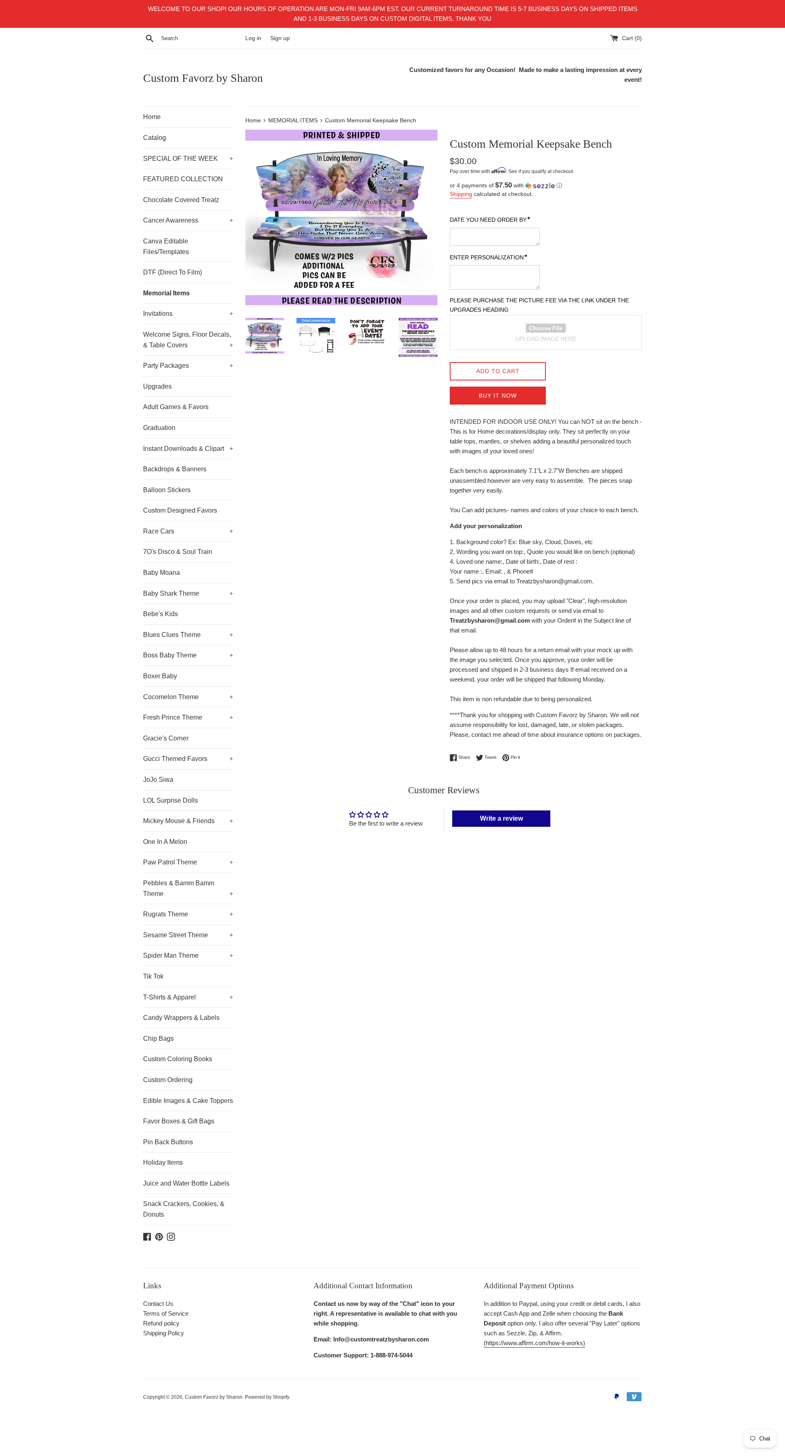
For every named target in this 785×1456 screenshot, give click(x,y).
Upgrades (157, 386)
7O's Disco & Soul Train (177, 551)
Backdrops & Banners (174, 469)
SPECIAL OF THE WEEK (188, 158)
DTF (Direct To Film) (172, 272)
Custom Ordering (168, 1079)
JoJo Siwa (158, 779)
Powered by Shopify (267, 1397)
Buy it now (498, 395)
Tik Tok (153, 976)
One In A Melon (165, 841)
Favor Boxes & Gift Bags (178, 1121)
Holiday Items (163, 1162)
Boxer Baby (160, 676)
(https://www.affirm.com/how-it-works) (534, 1342)
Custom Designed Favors (180, 510)
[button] (546, 185)
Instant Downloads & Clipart (188, 448)
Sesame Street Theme (188, 935)
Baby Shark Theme (188, 593)
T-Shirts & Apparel (188, 997)
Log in (253, 38)
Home (152, 116)
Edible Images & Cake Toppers (188, 1100)
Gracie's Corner (165, 738)
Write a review (501, 818)
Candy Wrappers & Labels (181, 1017)
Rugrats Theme (188, 914)
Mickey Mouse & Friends (188, 820)
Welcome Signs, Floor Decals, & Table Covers (188, 340)
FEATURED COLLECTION (183, 179)
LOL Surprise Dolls (170, 800)
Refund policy (161, 1323)
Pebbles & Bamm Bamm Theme (188, 888)
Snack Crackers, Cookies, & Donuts (183, 1209)
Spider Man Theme (188, 955)
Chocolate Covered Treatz (181, 199)
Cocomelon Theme (188, 696)
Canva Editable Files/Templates (166, 246)
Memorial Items (166, 293)
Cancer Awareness (188, 220)
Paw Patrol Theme (188, 862)
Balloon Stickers (167, 489)
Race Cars (188, 531)
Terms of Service (165, 1313)
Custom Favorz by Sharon (203, 78)
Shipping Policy (163, 1333)
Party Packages (188, 365)
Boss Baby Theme (188, 655)
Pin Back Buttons (168, 1142)
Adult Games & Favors (176, 406)
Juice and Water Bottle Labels (186, 1183)
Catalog (154, 137)
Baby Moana (161, 572)
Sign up (280, 38)
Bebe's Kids (160, 613)
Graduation (159, 427)
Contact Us (158, 1303)
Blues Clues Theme (188, 634)
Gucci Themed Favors (188, 758)
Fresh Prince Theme (188, 717)
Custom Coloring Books (177, 1058)
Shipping (461, 194)
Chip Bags (158, 1038)
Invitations (188, 313)
